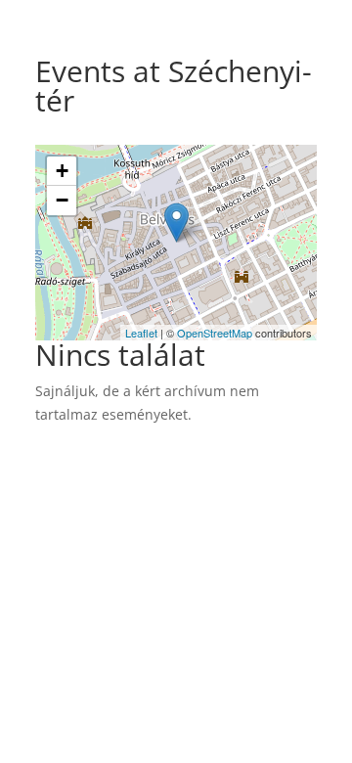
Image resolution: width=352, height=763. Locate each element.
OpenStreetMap (214, 332)
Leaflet (141, 332)
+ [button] (62, 170)
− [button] (62, 200)
